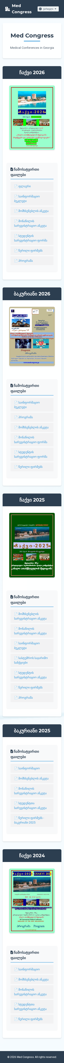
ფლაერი (24, 186)
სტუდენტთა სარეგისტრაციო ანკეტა (30, 805)
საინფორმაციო (29, 768)
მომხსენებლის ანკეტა (33, 211)
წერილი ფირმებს (30, 250)
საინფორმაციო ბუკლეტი (27, 199)
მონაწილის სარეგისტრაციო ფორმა (30, 440)
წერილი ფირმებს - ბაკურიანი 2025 (29, 820)
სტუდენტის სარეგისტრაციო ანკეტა (30, 675)
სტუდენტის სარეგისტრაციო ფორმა (30, 238)
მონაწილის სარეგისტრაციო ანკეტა (30, 223)
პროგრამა (25, 260)
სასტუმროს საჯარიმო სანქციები (31, 660)
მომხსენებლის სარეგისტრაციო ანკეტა (30, 616)
